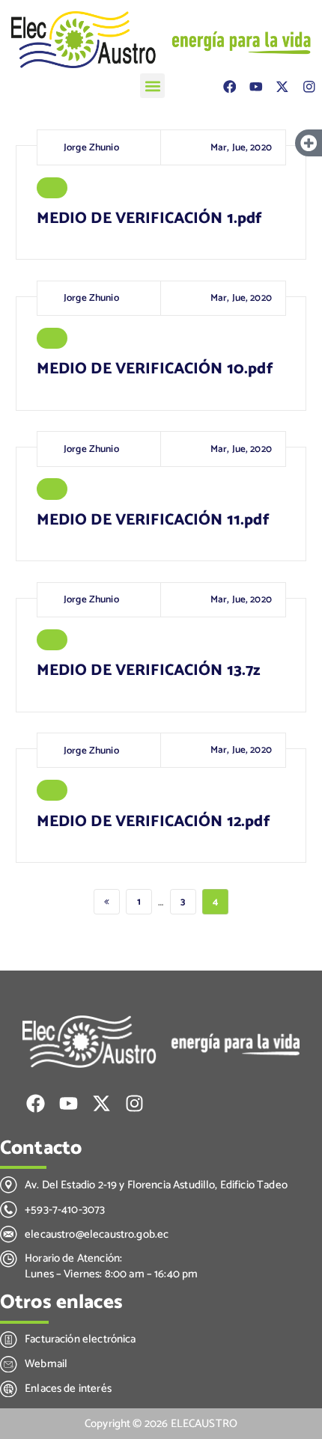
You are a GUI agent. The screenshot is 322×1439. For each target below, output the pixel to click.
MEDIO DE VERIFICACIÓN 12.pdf (153, 821)
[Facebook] (229, 87)
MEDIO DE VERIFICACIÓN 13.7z (149, 670)
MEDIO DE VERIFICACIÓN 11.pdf (153, 520)
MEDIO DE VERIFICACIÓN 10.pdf (155, 369)
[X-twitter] (282, 87)
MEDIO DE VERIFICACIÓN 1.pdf (150, 218)
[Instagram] (309, 87)
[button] (152, 85)
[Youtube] (256, 87)
